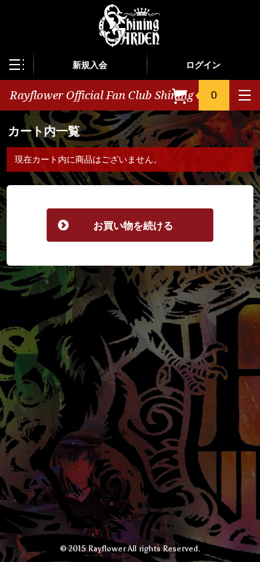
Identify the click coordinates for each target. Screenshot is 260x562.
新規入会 (90, 65)
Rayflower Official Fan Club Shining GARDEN (126, 95)
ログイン (203, 65)
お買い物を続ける (115, 225)
